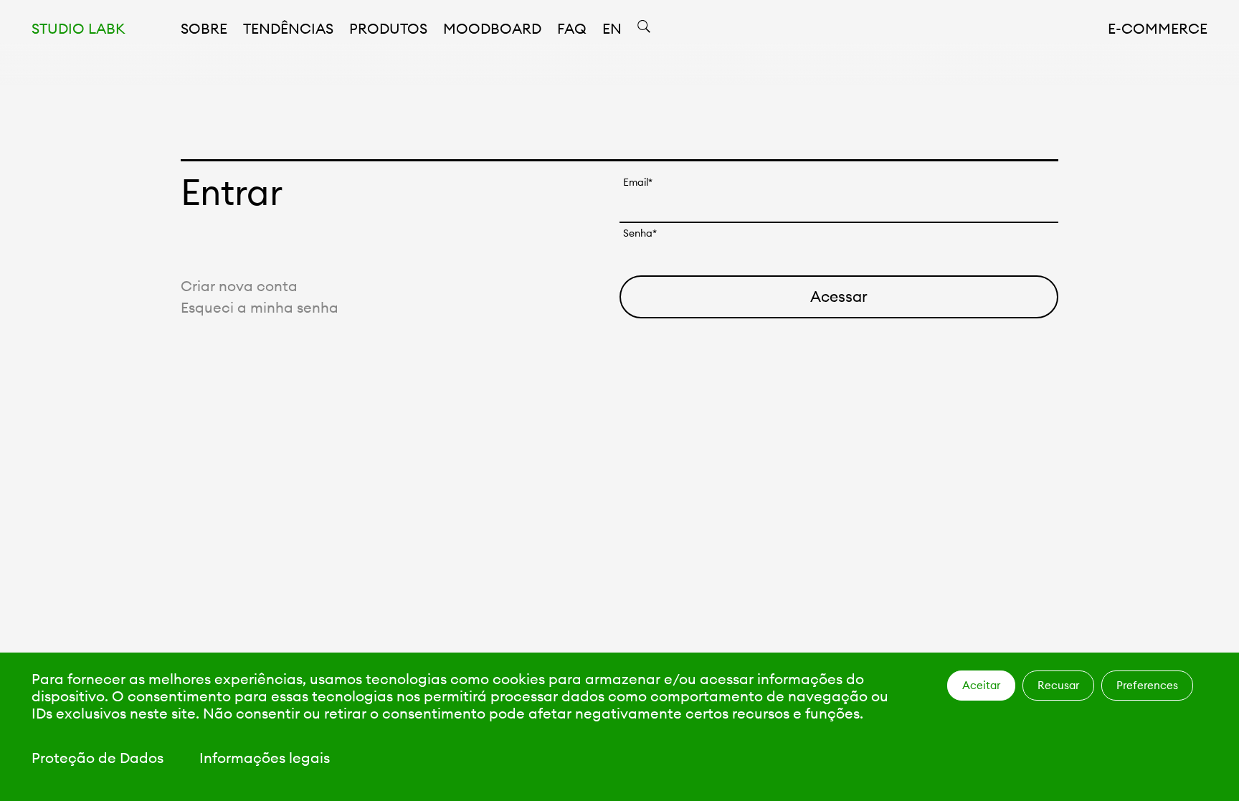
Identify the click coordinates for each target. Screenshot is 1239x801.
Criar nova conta (239, 286)
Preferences (1147, 685)
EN (612, 28)
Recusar (1058, 685)
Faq (572, 28)
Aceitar (981, 685)
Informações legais (264, 758)
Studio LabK (78, 28)
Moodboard (492, 28)
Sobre (204, 28)
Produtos (388, 28)
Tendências (288, 28)
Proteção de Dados (97, 758)
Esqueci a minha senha (259, 307)
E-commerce (1157, 28)
